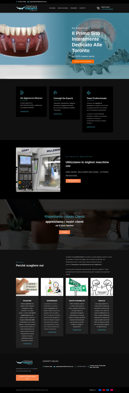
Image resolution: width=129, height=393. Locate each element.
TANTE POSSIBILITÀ (77, 301)
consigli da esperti (63, 98)
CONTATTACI (24, 111)
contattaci (64, 232)
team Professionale (97, 98)
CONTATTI (82, 8)
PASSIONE (27, 301)
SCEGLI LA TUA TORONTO (83, 61)
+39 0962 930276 (81, 366)
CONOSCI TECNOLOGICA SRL (27, 378)
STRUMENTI (73, 8)
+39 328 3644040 (107, 9)
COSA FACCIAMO (63, 8)
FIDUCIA (101, 301)
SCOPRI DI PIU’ (73, 181)
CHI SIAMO (52, 8)
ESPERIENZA (52, 301)
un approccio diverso (31, 98)
